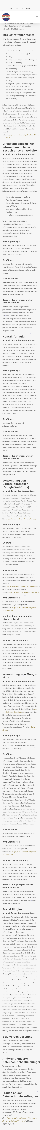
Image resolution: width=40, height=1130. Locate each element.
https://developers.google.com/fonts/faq (22, 586)
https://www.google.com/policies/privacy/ (21, 519)
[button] (37, 17)
